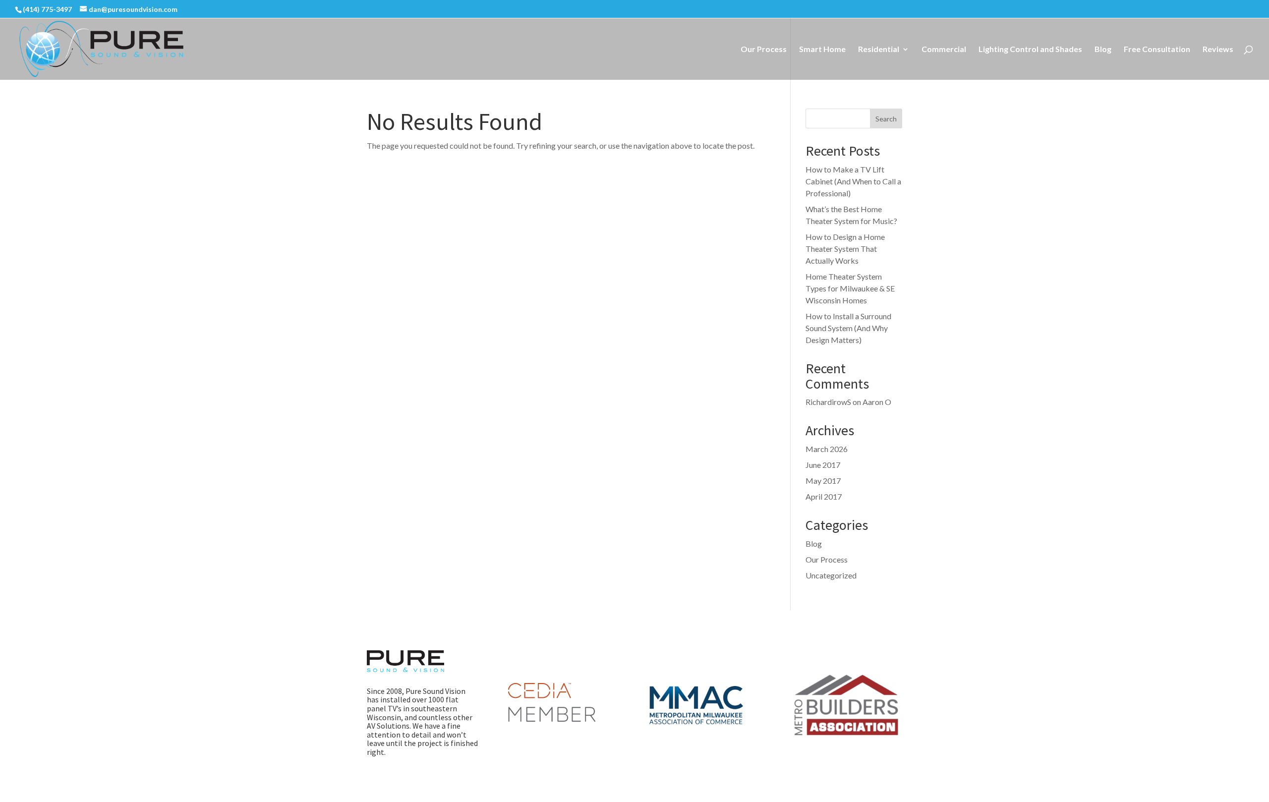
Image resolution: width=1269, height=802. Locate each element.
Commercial (944, 50)
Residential (878, 50)
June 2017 (823, 464)
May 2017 (823, 480)
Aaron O (877, 401)
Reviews (1218, 50)
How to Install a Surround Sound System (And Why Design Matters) (848, 327)
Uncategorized (831, 575)
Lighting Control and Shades (1030, 50)
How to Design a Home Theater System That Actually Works (845, 248)
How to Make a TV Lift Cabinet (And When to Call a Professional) (853, 181)
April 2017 (824, 496)
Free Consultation (1157, 50)
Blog (1103, 50)
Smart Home (822, 50)
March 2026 (827, 449)
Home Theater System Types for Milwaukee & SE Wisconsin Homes (850, 288)
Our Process (764, 50)
